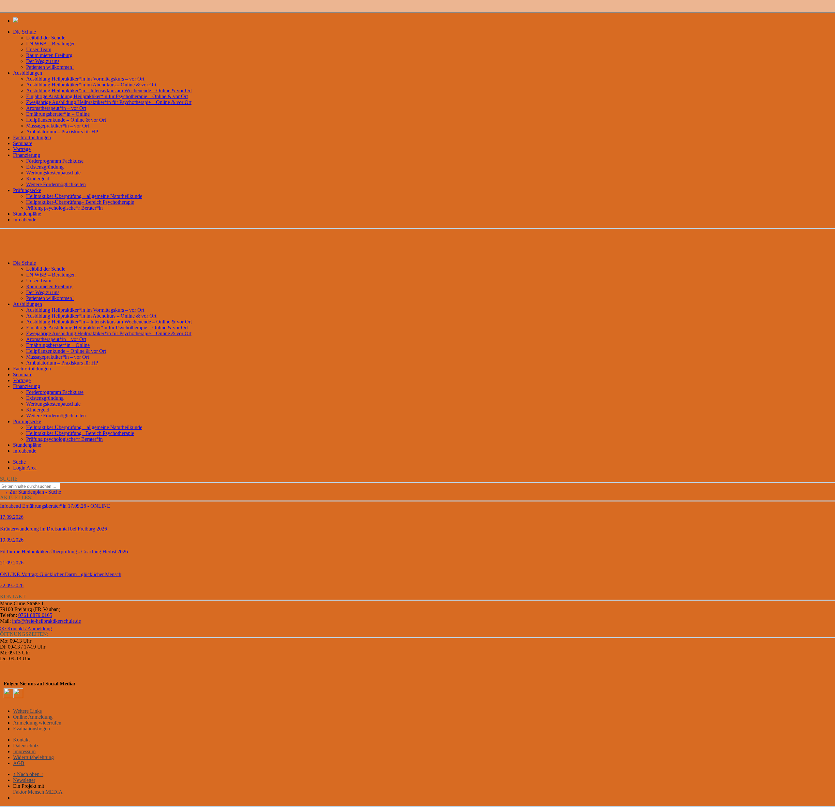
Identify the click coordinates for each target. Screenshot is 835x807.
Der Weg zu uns (42, 61)
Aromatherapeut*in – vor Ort (56, 108)
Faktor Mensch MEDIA (38, 792)
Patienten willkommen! (50, 67)
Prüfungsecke (27, 190)
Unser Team (38, 49)
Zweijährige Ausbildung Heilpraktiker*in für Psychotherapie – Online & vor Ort (108, 102)
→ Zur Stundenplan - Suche (32, 492)
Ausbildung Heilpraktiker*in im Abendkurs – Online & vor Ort (91, 84)
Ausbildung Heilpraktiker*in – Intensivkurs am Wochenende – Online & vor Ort (109, 90)
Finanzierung (26, 155)
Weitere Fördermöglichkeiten (56, 184)
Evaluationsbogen (31, 728)
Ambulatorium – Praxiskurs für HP (62, 131)
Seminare (22, 143)
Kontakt (21, 739)
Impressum (24, 751)
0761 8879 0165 (35, 615)
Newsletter (24, 780)
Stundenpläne (27, 214)
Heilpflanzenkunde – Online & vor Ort (66, 120)
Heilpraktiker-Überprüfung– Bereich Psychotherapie (80, 202)
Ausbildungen (27, 73)
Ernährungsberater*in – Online (58, 114)
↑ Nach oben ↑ (28, 774)
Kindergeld (37, 178)
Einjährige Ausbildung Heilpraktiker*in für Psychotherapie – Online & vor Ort (107, 96)
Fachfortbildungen (32, 137)
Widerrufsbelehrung (33, 757)
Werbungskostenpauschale (53, 172)
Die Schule (24, 32)
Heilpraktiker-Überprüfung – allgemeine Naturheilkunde (84, 196)
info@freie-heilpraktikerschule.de (46, 621)
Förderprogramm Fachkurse (55, 161)
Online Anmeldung (33, 717)
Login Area (25, 468)
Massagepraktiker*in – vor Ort (57, 125)
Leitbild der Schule (45, 37)
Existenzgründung (45, 167)
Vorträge (22, 149)
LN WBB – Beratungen (51, 43)
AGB (18, 763)
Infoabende (24, 219)
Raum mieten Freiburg (49, 55)
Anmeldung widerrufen (37, 722)
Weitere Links (27, 711)
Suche (19, 462)
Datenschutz (25, 745)
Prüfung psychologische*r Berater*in (64, 208)
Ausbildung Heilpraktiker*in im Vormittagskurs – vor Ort (85, 79)
